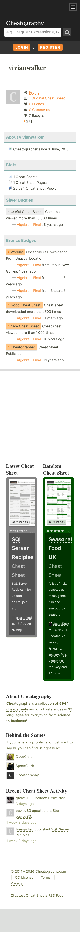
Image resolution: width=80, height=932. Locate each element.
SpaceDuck (61, 623)
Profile (34, 92)
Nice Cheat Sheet (25, 326)
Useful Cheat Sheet (26, 212)
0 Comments (39, 110)
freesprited (24, 617)
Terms (46, 877)
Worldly (17, 252)
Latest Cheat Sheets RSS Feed (39, 895)
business (18, 721)
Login (21, 47)
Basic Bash (56, 798)
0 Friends (36, 104)
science (63, 715)
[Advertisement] (34, 7)
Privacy (17, 883)
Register (50, 47)
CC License (24, 877)
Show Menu (73, 7)
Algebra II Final (29, 224)
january (54, 654)
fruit (63, 654)
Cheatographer (23, 347)
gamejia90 (24, 798)
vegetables (56, 660)
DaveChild (24, 756)
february (55, 667)
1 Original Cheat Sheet (47, 98)
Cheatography (18, 703)
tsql (19, 630)
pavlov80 (23, 810)
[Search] (67, 32)
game (57, 648)
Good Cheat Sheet (26, 305)
